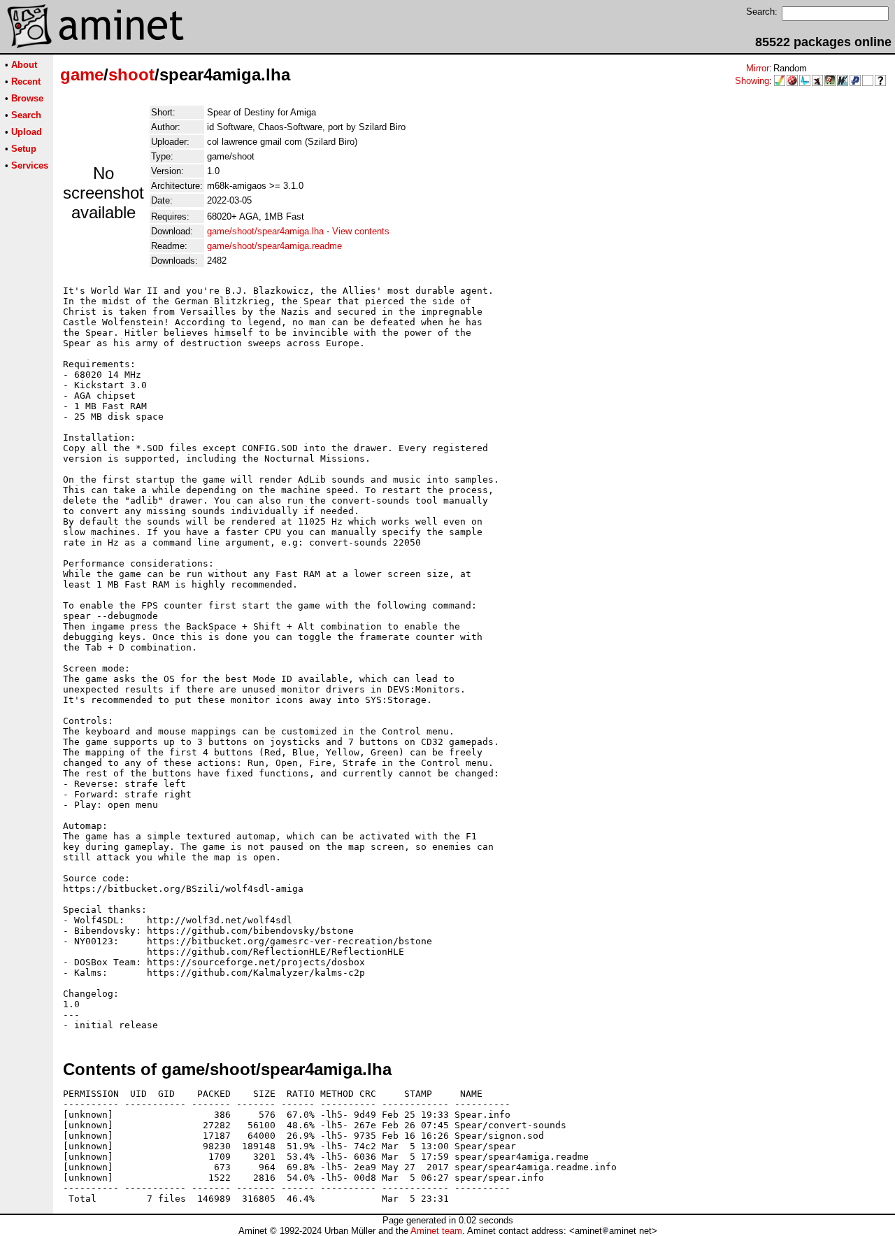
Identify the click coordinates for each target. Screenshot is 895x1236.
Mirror (757, 68)
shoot (131, 74)
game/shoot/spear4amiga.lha (265, 231)
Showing (752, 81)
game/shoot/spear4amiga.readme (274, 246)
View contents (360, 231)
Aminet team (436, 1231)
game (81, 74)
